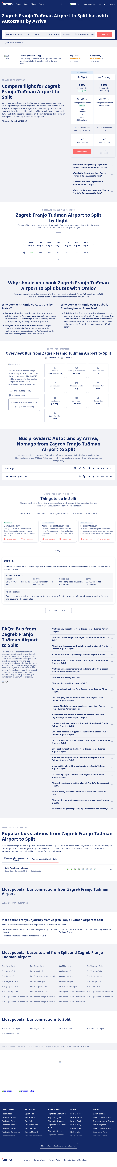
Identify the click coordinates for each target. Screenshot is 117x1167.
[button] (54, 34)
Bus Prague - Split (66, 971)
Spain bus (29, 1114)
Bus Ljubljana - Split (10, 986)
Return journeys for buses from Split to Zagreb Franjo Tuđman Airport (30, 930)
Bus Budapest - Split (38, 986)
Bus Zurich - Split (65, 981)
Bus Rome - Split (37, 966)
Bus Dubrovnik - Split (39, 991)
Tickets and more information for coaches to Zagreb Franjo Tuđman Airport (85, 930)
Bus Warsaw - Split (95, 966)
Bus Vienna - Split (37, 981)
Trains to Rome (9, 1117)
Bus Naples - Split (9, 976)
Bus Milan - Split (65, 966)
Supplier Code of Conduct (75, 1160)
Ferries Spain (76, 1121)
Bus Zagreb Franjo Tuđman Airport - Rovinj (76, 1001)
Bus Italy (29, 1121)
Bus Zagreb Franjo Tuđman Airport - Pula (47, 1001)
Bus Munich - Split (38, 971)
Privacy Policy (55, 1160)
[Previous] (24, 244)
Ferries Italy (75, 1124)
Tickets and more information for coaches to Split (24, 936)
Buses (26, 4)
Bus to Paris (30, 1128)
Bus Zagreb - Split (94, 971)
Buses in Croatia (25, 1046)
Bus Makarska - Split (10, 1033)
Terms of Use (39, 1160)
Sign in (112, 4)
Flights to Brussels (56, 1121)
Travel (96, 1109)
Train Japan (7, 1114)
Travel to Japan (99, 1124)
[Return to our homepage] (9, 4)
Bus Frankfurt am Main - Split (42, 976)
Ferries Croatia (77, 1117)
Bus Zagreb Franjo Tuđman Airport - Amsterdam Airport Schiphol (86, 996)
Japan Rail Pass (99, 1114)
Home (4, 1046)
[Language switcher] (74, 4)
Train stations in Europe (103, 1121)
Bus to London (31, 1124)
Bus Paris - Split (8, 966)
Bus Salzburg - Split (10, 991)
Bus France (30, 1117)
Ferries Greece (76, 1114)
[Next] (93, 244)
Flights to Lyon (54, 1117)
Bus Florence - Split (95, 976)
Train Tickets (8, 1109)
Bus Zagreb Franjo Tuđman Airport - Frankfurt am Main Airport (85, 991)
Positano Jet (75, 1128)
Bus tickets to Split (43, 1046)
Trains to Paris (8, 1121)
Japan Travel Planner (102, 1117)
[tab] (25, 513)
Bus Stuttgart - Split (95, 981)
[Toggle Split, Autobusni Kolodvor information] (111, 869)
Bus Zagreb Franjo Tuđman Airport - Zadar (48, 996)
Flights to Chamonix (57, 1114)
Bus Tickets (30, 1109)
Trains (18, 4)
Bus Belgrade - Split (10, 981)
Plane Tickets (54, 1109)
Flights (33, 4)
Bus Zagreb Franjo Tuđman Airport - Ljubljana (21, 903)
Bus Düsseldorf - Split (67, 986)
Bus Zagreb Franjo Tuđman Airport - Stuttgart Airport (25, 1001)
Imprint (27, 1160)
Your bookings (89, 4)
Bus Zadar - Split (94, 986)
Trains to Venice (9, 1124)
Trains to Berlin (9, 1128)
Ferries (41, 4)
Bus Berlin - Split (9, 971)
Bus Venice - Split (65, 976)
